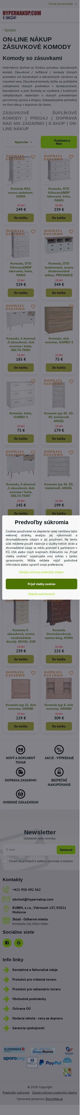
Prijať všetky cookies (41, 584)
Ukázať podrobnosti (41, 594)
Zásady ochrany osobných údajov (41, 572)
